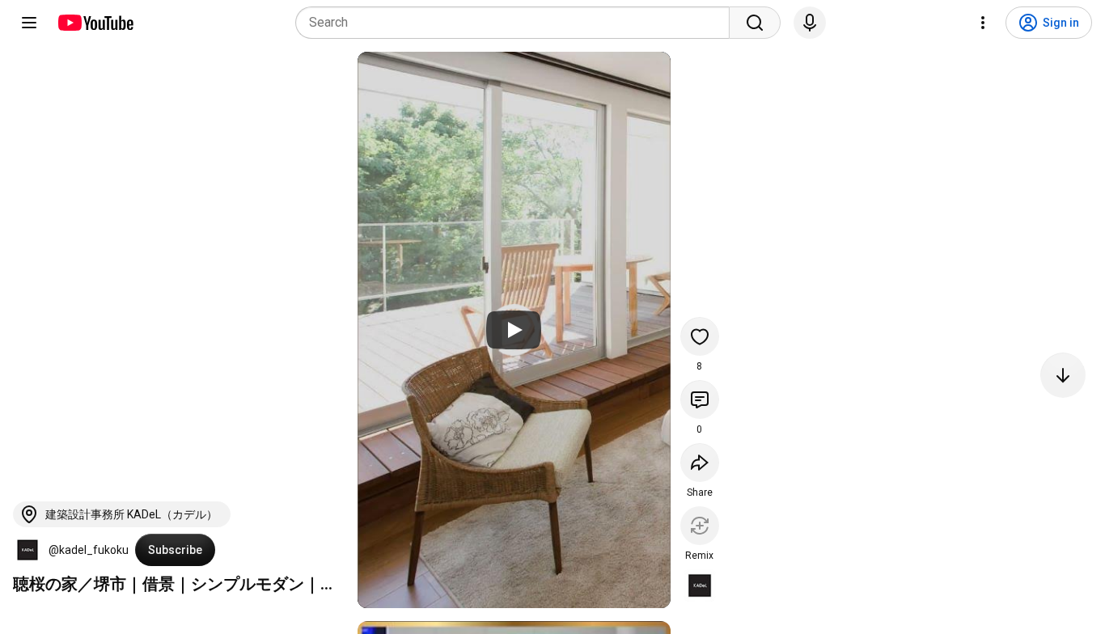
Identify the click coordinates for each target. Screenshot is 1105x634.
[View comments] (699, 399)
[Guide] (29, 22)
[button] (27, 549)
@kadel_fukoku (89, 549)
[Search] (755, 22)
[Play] (513, 330)
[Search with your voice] (810, 22)
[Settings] (983, 22)
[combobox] (517, 22)
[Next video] (1063, 375)
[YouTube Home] (95, 22)
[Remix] (699, 525)
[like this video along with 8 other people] (699, 336)
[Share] (699, 462)
